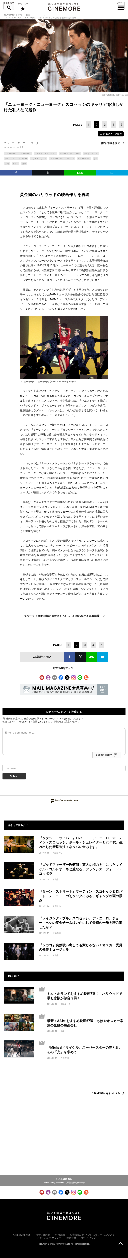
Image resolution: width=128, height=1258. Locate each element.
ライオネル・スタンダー (16, 158)
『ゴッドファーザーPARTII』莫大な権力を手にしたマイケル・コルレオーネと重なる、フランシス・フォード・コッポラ (80, 869)
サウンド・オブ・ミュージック (44, 405)
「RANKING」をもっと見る (105, 1093)
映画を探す (8, 6)
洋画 (24, 163)
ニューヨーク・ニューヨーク (46, 15)
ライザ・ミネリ (91, 153)
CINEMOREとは (21, 1234)
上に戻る (121, 1244)
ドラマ (15, 163)
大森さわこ (58, 853)
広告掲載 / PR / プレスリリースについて (92, 1234)
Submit (14, 776)
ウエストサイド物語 (93, 400)
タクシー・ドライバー (76, 429)
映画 (28, 15)
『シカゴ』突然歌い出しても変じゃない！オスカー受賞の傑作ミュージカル (80, 947)
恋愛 (96, 158)
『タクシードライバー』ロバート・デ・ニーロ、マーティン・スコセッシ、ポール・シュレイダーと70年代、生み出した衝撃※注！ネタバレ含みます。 (81, 842)
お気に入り (23, 7)
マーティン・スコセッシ (45, 153)
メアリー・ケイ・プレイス (62, 158)
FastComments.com (66, 800)
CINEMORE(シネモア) (13, 15)
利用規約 (6, 718)
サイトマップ (88, 1237)
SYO (62, 1031)
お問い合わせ (43, 1234)
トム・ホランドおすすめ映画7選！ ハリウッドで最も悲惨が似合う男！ (84, 996)
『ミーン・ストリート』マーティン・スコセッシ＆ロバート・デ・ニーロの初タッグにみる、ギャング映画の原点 (80, 895)
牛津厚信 (57, 933)
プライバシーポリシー (49, 1237)
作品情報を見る (111, 143)
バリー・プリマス (38, 158)
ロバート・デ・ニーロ (70, 153)
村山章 (20, 147)
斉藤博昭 (65, 1058)
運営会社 (71, 1237)
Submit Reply (104, 754)
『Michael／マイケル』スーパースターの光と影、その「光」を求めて (84, 1049)
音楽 (7, 163)
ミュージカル (84, 158)
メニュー (121, 6)
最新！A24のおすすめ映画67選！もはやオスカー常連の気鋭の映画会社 (85, 1023)
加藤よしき (66, 1004)
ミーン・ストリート (62, 207)
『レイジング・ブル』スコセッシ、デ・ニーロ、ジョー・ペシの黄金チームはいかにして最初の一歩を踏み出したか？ (80, 922)
